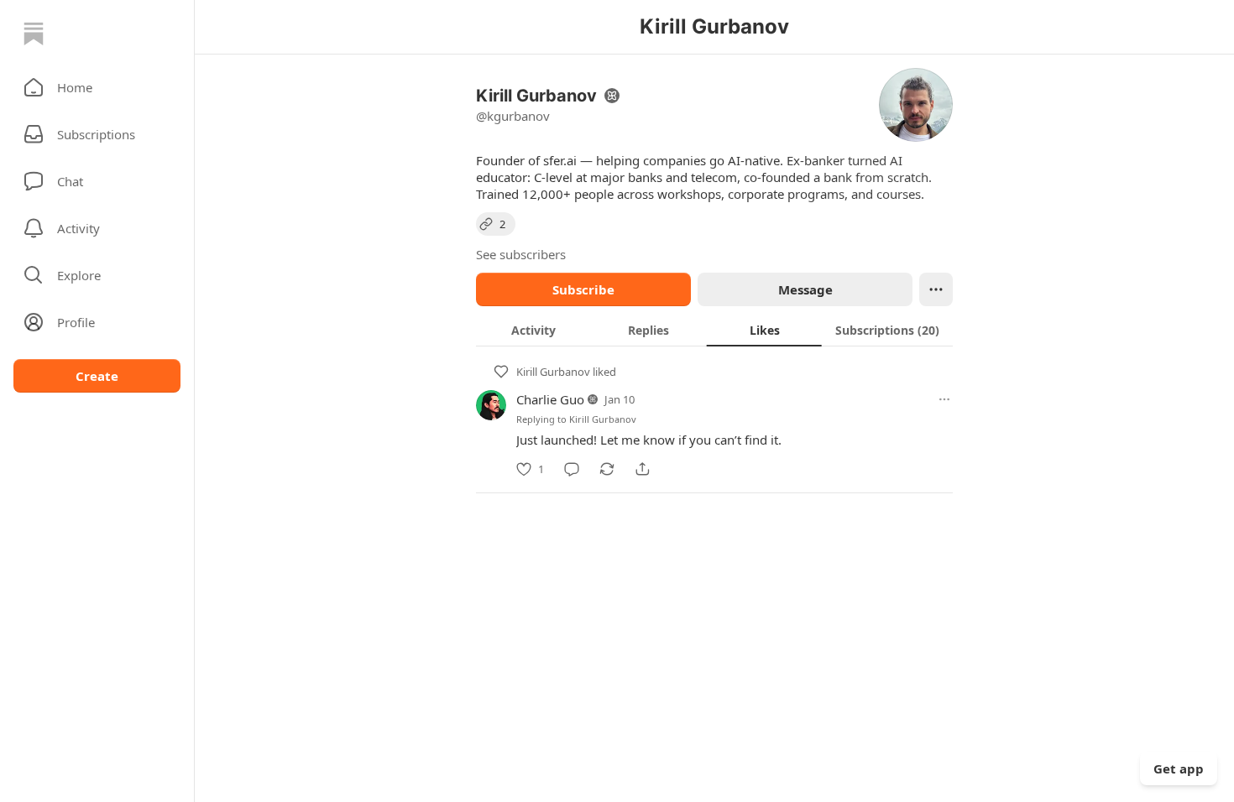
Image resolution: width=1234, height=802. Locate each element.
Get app (1178, 768)
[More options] (944, 399)
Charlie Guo (550, 399)
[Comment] (571, 469)
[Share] (642, 469)
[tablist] (714, 329)
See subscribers (521, 254)
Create (97, 375)
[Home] (33, 33)
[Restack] (607, 469)
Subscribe (583, 289)
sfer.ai (560, 160)
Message (805, 289)
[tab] (533, 329)
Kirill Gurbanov (553, 371)
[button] (96, 87)
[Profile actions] (936, 289)
